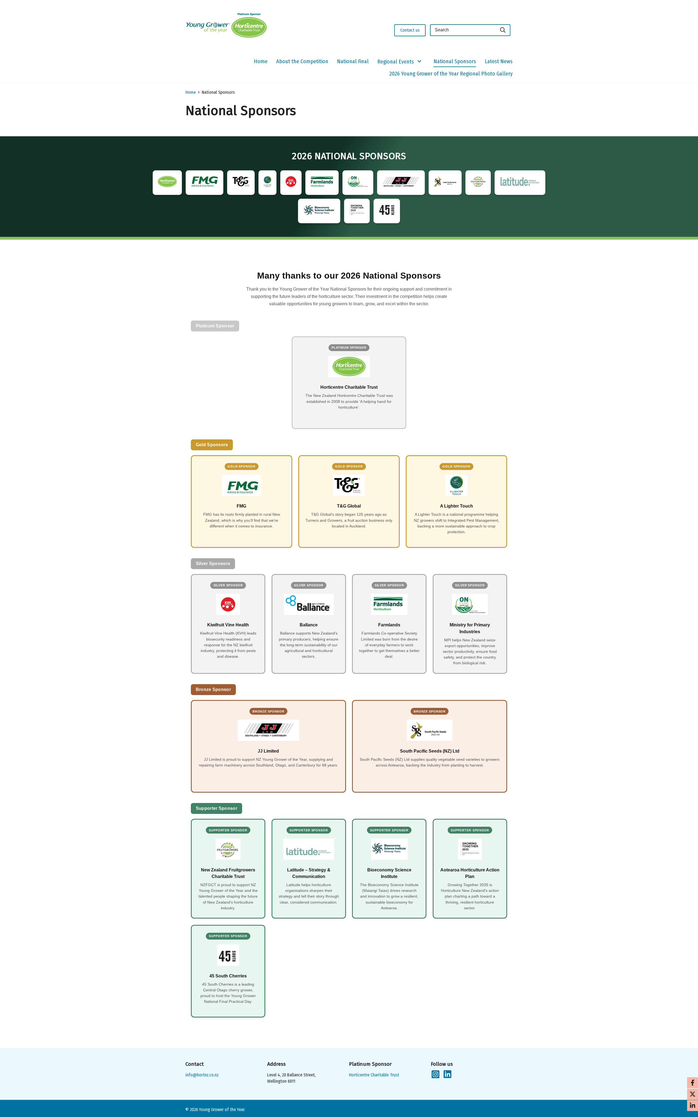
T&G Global (349, 505)
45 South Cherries (228, 975)
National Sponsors (455, 61)
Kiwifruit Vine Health (228, 624)
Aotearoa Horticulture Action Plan (470, 873)
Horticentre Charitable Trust (349, 387)
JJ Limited (268, 750)
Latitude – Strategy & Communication (308, 873)
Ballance (309, 624)
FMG (241, 505)
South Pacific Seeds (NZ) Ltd (429, 750)
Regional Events (395, 61)
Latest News (499, 61)
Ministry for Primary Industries (470, 628)
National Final (353, 61)
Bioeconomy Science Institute (389, 873)
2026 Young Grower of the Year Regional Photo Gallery (451, 73)
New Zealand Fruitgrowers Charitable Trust (228, 873)
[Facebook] (692, 1082)
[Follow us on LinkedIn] (447, 1074)
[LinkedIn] (692, 1105)
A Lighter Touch (456, 505)
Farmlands (389, 624)
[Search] (503, 30)
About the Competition (302, 61)
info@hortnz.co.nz (202, 1074)
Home (260, 61)
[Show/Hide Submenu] (419, 61)
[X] (692, 1094)
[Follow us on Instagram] (435, 1074)
